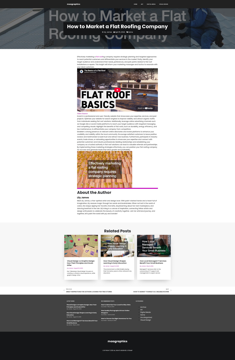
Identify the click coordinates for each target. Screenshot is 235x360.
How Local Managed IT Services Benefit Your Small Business (153, 262)
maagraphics (73, 4)
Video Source (82, 113)
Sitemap (129, 350)
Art (142, 4)
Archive (143, 307)
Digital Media (151, 4)
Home (135, 4)
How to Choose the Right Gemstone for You (116, 318)
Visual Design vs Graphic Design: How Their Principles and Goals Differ (81, 263)
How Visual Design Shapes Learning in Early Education (115, 262)
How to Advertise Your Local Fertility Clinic (116, 305)
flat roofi (99, 57)
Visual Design (163, 4)
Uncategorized (146, 317)
